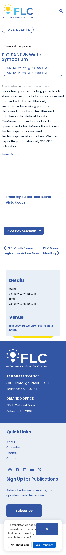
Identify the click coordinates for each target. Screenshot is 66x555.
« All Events (17, 30)
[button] (51, 11)
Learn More (10, 154)
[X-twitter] (39, 469)
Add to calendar (22, 230)
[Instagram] (9, 469)
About (10, 442)
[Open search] (61, 11)
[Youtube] (32, 469)
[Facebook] (17, 469)
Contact (12, 458)
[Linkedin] (24, 469)
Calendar (13, 447)
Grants (11, 453)
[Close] (47, 529)
